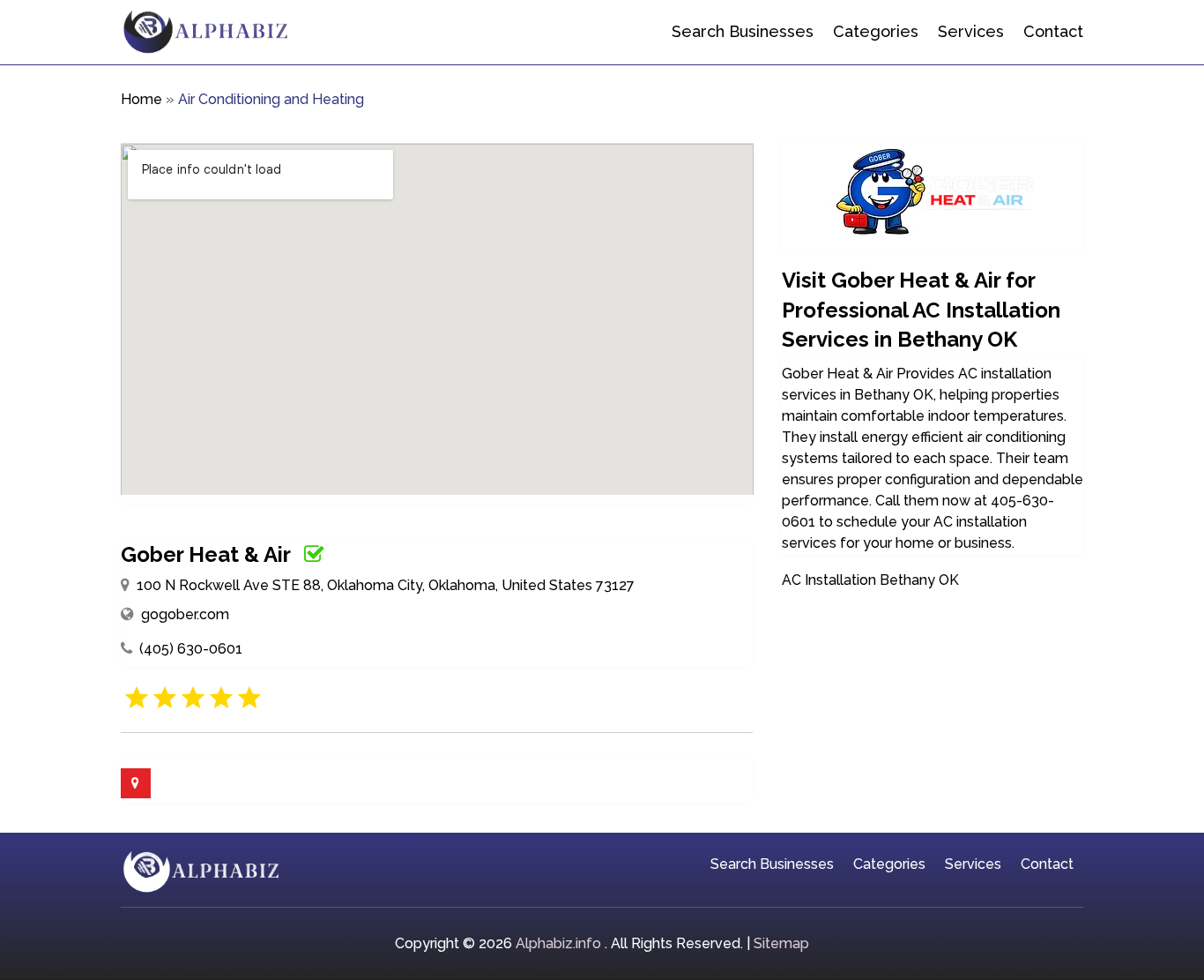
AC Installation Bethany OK (870, 580)
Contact (1053, 31)
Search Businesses (743, 31)
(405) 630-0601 (190, 648)
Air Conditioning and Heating (271, 99)
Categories (875, 31)
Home (141, 99)
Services (971, 31)
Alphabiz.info (558, 943)
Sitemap (781, 943)
